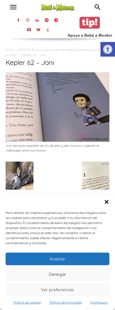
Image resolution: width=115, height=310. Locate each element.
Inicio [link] (9, 50)
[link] (107, 49)
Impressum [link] (99, 302)
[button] (106, 202)
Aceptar (57, 259)
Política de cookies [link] (27, 302)
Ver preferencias (57, 289)
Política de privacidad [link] (65, 302)
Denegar (57, 274)
